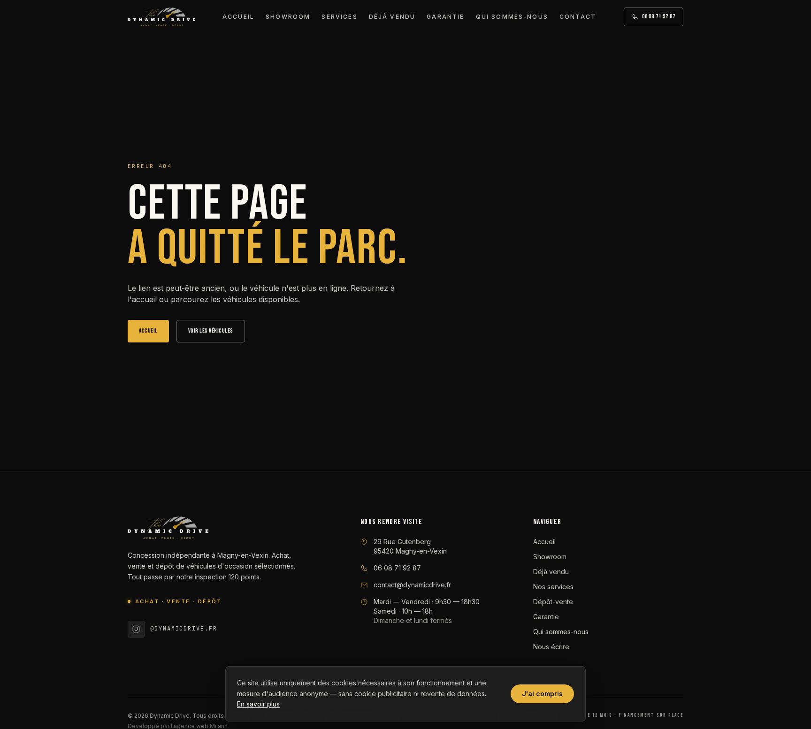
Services (339, 16)
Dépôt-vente (553, 602)
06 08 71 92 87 (658, 16)
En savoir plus (258, 704)
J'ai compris (542, 694)
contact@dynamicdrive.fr (412, 585)
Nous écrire (551, 647)
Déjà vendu (392, 16)
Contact (577, 16)
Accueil (238, 16)
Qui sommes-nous (512, 16)
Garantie (445, 16)
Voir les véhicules (210, 330)
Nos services (553, 587)
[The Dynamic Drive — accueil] (161, 17)
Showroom (288, 16)
